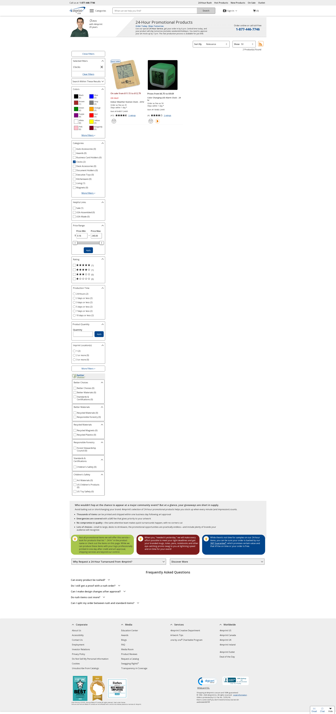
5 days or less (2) (84, 306)
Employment (78, 644)
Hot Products (221, 2)
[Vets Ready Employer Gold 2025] (97, 689)
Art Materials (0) (85, 480)
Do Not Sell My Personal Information (90, 659)
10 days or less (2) (85, 315)
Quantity (77, 329)
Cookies (76, 664)
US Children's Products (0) (88, 486)
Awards (124, 635)
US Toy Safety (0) (85, 491)
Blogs (124, 639)
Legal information (240, 695)
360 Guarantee (218, 543)
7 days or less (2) (84, 311)
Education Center (129, 630)
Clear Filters (88, 74)
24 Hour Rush (205, 2)
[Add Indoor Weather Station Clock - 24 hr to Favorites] (114, 121)
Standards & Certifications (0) (85, 398)
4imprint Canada (228, 635)
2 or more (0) (82, 355)
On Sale (252, 2)
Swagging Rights (130, 663)
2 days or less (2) (84, 298)
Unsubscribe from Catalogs (86, 668)
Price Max (96, 231)
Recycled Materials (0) (87, 413)
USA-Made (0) (83, 216)
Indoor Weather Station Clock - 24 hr (127, 102)
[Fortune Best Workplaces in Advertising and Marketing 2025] (80, 689)
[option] (80, 96)
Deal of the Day (227, 656)
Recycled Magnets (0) (87, 430)
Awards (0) (81, 153)
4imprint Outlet (227, 652)
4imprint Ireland (227, 644)
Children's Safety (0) (86, 467)
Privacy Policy (79, 654)
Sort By (198, 44)
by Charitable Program (186, 639)
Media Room (127, 649)
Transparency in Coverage (134, 668)
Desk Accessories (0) (86, 166)
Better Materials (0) (86, 392)
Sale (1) (79, 208)
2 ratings (132, 115)
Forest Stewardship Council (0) (86, 449)
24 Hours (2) (82, 294)
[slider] (75, 243)
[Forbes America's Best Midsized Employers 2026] (117, 689)
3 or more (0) (82, 359)
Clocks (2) (81, 162)
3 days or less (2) (84, 302)
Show (237, 44)
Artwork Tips (176, 635)
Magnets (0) (82, 187)
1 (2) (78, 351)
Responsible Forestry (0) (89, 417)
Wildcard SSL (203, 689)
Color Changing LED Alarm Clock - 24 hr (164, 98)
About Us (76, 630)
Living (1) (80, 183)
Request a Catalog (130, 658)
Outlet (262, 2)
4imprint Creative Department (185, 630)
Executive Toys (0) (85, 174)
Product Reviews (129, 654)
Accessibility (78, 635)
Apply (88, 250)
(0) (256, 11)
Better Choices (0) (85, 388)
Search (206, 11)
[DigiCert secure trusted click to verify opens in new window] (208, 682)
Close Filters (88, 53)
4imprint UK (225, 639)
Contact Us (77, 639)
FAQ (123, 644)
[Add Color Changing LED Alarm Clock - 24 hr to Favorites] (151, 121)
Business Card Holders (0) (89, 157)
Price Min (81, 231)
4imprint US (225, 630)
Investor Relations (81, 649)
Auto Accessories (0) (86, 149)
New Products (238, 2)
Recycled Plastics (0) (86, 434)
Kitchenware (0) (83, 179)
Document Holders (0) (87, 170)
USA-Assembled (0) (85, 212)
